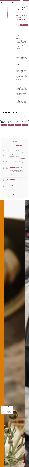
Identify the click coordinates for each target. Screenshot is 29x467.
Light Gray (26, 17)
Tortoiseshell (24, 20)
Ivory (22, 17)
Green (21, 17)
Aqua (21, 15)
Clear (17, 17)
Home (2, 4)
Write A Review (19, 145)
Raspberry (17, 15)
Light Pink (17, 20)
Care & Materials (19, 51)
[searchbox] (5, 150)
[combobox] (12, 150)
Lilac (19, 20)
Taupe (22, 20)
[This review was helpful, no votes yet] (24, 158)
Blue (22, 15)
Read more (14, 174)
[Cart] (27, 3)
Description (18, 38)
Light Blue (24, 17)
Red (21, 20)
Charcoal (24, 15)
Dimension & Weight (19, 45)
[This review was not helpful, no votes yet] (25, 158)
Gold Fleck (19, 17)
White (19, 15)
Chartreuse (26, 15)
